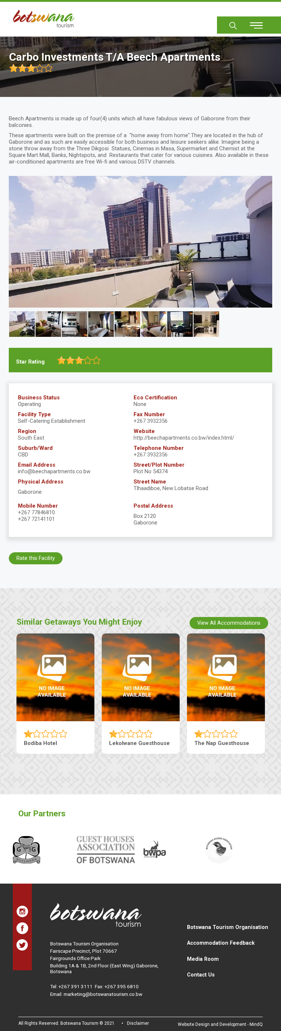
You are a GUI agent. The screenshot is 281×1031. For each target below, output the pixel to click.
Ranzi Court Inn (214, 743)
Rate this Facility (35, 558)
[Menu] (252, 22)
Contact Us (201, 975)
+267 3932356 (151, 421)
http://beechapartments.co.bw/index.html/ (184, 437)
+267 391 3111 (76, 986)
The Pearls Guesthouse (54, 743)
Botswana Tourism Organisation (227, 927)
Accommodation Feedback (221, 943)
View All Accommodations (229, 623)
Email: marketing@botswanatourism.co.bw (96, 994)
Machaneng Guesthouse (140, 743)
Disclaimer (138, 1023)
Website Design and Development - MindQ (220, 1024)
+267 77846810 (36, 512)
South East (31, 437)
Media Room (203, 959)
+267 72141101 (36, 519)
